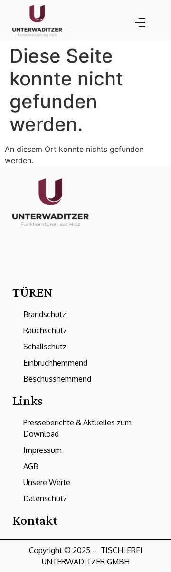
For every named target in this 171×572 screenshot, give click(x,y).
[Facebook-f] (69, 272)
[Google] (34, 272)
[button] (140, 22)
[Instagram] (51, 272)
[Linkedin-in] (16, 272)
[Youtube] (86, 272)
